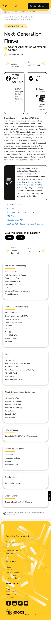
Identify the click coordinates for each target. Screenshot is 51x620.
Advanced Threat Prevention (15, 405)
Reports (8, 461)
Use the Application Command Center (18, 19)
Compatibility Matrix (13, 550)
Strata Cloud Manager (13, 272)
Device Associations (12, 284)
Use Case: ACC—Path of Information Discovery (25, 224)
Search (8, 545)
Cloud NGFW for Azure (13, 322)
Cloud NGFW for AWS (13, 319)
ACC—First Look (13, 204)
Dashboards (9, 455)
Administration (12, 515)
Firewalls (8, 329)
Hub (6, 288)
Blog (7, 548)
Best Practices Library (13, 483)
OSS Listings (10, 553)
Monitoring (31, 17)
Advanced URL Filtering (13, 401)
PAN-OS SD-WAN (11, 335)
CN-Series (9, 326)
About (8, 567)
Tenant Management (12, 294)
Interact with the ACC (15, 220)
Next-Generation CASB (13, 379)
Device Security (10, 411)
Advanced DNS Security (13, 408)
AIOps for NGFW (11, 313)
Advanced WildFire (12, 398)
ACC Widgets (12, 212)
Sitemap (9, 556)
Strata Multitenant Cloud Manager (17, 363)
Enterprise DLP (10, 414)
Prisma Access (10, 360)
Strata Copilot (39, 6)
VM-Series (9, 342)
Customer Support (13, 573)
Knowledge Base (12, 578)
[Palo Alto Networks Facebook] (8, 605)
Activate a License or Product (16, 275)
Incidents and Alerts (12, 458)
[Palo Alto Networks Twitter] (20, 605)
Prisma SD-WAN (11, 373)
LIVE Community (12, 575)
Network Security (13, 513)
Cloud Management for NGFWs (16, 316)
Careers (9, 570)
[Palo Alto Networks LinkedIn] (14, 605)
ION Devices (9, 376)
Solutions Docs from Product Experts (18, 502)
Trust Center (10, 592)
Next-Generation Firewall (18, 17)
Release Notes (11, 542)
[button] (49, 496)
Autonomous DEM (11, 464)
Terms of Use (11, 595)
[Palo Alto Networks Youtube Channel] (26, 605)
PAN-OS (8, 332)
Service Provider (11, 338)
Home (6, 17)
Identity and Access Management (17, 291)
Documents (10, 597)
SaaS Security (10, 417)
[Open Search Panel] (16, 6)
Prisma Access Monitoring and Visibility (19, 370)
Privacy (8, 589)
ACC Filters (11, 216)
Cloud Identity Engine (13, 278)
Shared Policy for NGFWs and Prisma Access (21, 436)
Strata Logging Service (13, 281)
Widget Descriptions (26, 212)
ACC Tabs (10, 208)
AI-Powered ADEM (11, 367)
